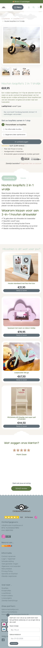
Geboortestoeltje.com (10, 609)
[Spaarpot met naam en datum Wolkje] (21, 312)
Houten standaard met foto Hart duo (21, 283)
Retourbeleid (7, 569)
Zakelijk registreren (9, 576)
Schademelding (8, 561)
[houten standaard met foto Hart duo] (21, 267)
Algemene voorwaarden (11, 566)
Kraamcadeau (7, 595)
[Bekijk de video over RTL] (7, 546)
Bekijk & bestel (21, 290)
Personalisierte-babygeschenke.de (15, 614)
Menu (19, 7)
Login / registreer (8, 559)
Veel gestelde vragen (10, 564)
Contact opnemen (9, 556)
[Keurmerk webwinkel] (25, 158)
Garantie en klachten (10, 574)
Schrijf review (21, 488)
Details (23, 178)
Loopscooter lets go (21, 372)
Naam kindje (14, 626)
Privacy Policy (7, 571)
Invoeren (14, 643)
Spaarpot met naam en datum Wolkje (21, 328)
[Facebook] (3, 641)
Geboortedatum (15, 634)
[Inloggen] (28, 7)
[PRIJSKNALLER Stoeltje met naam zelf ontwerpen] (21, 401)
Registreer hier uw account (31, 163)
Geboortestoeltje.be (9, 612)
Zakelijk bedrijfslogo (10, 600)
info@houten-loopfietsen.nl (12, 525)
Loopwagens (7, 598)
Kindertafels (6, 591)
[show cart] (38, 7)
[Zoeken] (33, 7)
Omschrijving (9, 178)
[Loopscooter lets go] (21, 356)
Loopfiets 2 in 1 (18, 19)
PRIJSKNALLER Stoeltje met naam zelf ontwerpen (21, 418)
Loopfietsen (6, 19)
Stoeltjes (5, 588)
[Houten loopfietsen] (4, 7)
